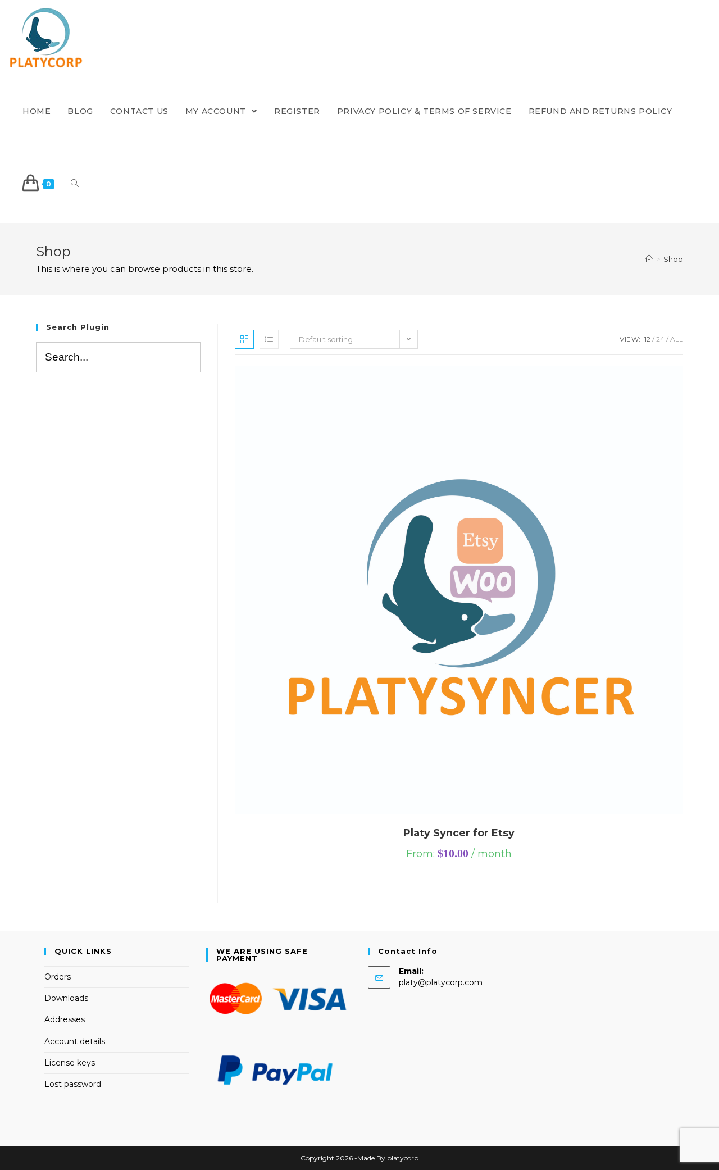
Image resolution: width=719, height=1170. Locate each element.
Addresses (64, 1019)
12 (647, 339)
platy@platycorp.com (441, 982)
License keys (69, 1063)
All (676, 339)
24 (660, 339)
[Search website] (74, 184)
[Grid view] (244, 339)
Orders (57, 977)
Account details (74, 1041)
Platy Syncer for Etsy (459, 833)
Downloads (66, 998)
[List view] (269, 339)
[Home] (649, 258)
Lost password (72, 1084)
